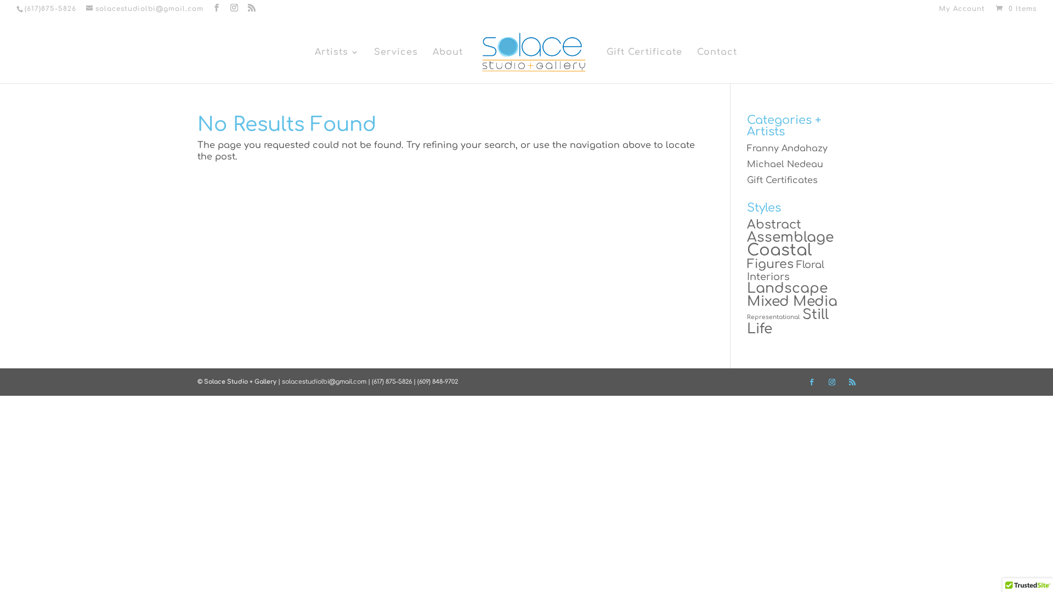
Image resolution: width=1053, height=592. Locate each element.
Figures (770, 264)
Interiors (768, 276)
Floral (810, 264)
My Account (962, 9)
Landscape (787, 288)
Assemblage (790, 237)
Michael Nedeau (785, 164)
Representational (773, 317)
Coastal (779, 250)
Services (396, 52)
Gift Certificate (644, 52)
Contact (717, 52)
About (448, 52)
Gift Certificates (782, 180)
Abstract (774, 224)
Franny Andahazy (787, 148)
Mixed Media (792, 301)
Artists (331, 52)
